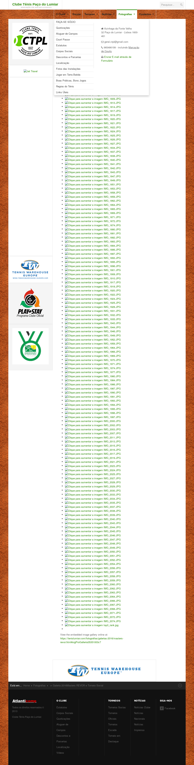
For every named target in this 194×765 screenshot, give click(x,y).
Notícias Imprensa (139, 727)
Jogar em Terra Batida (68, 74)
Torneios (89, 14)
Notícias (107, 14)
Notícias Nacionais (139, 715)
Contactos (145, 14)
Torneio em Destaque (114, 738)
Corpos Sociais (64, 51)
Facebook (170, 708)
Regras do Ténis (65, 86)
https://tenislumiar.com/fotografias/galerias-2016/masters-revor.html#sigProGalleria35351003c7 (91, 640)
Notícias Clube (142, 707)
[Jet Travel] (31, 71)
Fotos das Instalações (68, 68)
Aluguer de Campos (67, 33)
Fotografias (126, 14)
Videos (60, 752)
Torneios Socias (117, 707)
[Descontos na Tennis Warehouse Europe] (104, 670)
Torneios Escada (112, 727)
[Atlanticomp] (30, 701)
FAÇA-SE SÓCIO (65, 22)
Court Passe (63, 39)
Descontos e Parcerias (68, 57)
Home (26, 685)
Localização (62, 63)
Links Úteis (62, 92)
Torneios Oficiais (112, 715)
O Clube (61, 14)
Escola (77, 14)
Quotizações (63, 27)
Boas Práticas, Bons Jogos (71, 80)
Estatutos (61, 45)
